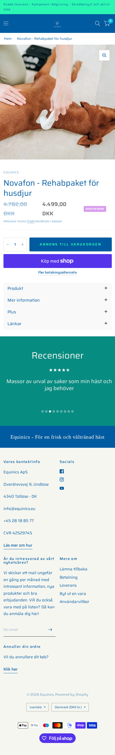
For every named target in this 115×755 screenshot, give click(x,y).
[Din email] (50, 630)
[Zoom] (104, 55)
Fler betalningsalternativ (57, 272)
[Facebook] (64, 471)
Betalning (69, 577)
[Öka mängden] (22, 244)
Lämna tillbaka (73, 569)
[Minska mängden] (8, 244)
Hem (7, 38)
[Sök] (97, 23)
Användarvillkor (74, 601)
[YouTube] (64, 488)
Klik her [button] (10, 669)
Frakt (31, 221)
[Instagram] (64, 479)
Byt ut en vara (73, 593)
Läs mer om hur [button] (17, 545)
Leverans (68, 585)
